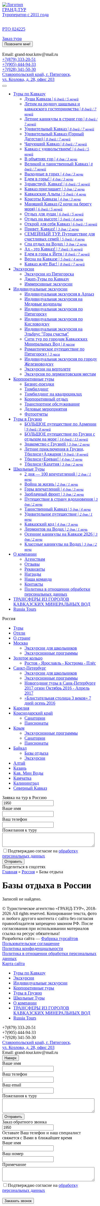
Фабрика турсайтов (59, 938)
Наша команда (38, 579)
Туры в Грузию (27, 419)
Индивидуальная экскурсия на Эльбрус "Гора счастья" (53, 331)
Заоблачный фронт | (54, 494)
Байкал (20, 748)
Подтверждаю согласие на (40, 853)
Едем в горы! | (48, 178)
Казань (19, 768)
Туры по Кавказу (29, 93)
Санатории (34, 718)
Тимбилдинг (36, 389)
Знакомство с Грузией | (57, 444)
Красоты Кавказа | (52, 199)
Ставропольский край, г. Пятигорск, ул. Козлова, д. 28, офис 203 (36, 77)
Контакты (33, 584)
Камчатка (22, 778)
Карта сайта (13, 963)
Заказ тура (12, 38)
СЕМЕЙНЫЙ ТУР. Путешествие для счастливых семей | (59, 236)
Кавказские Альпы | (55, 194)
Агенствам (34, 559)
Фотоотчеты (36, 414)
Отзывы (32, 564)
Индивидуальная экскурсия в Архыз (59, 294)
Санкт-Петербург (29, 668)
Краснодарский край (33, 713)
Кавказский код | (51, 524)
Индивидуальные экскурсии (40, 289)
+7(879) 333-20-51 (19, 59)
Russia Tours (24, 609)
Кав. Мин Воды (28, 773)
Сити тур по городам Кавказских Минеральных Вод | (56, 341)
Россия (28, 871)
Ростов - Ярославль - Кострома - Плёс (60, 663)
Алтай (19, 763)
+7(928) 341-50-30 (19, 69)
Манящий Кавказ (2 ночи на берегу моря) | (58, 206)
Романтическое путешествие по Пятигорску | (54, 351)
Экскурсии (23, 269)
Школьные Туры (29, 469)
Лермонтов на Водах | (56, 529)
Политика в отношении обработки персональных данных (57, 591)
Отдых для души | (54, 214)
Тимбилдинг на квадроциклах (53, 394)
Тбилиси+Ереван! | (53, 459)
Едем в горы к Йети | (57, 254)
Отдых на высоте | (53, 219)
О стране (21, 638)
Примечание (14, 1164)
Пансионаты (36, 723)
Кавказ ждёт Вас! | (54, 264)
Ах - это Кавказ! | (53, 249)
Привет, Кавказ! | (51, 229)
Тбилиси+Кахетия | (53, 464)
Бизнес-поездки (39, 384)
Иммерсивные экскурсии (48, 284)
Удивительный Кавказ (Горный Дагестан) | (54, 136)
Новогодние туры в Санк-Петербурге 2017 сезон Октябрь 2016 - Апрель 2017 (60, 688)
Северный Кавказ (30, 788)
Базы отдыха (36, 753)
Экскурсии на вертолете (47, 369)
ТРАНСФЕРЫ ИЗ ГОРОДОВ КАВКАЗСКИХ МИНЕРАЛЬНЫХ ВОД (51, 601)
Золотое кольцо (27, 658)
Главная (9, 871)
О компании (25, 554)
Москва (20, 643)
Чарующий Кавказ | (55, 143)
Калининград (26, 783)
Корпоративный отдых (46, 399)
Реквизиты (34, 569)
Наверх (10, 1058)
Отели (19, 633)
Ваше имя (11, 808)
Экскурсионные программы (51, 653)
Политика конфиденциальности (32, 948)
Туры (18, 628)
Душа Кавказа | (51, 98)
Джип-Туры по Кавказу (46, 279)
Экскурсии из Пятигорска (49, 274)
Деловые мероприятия (45, 409)
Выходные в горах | (53, 173)
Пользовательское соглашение (30, 943)
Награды (32, 574)
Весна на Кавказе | (53, 259)
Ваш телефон (14, 819)
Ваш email (11, 1085)
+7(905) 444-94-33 (19, 64)
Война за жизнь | (51, 484)
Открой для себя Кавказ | (60, 224)
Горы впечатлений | (54, 489)
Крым (18, 728)
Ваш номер (12, 1153)
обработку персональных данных (40, 853)
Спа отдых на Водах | (55, 244)
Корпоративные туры (33, 379)
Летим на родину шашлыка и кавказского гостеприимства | (60, 108)
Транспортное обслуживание (52, 404)
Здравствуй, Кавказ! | (57, 183)
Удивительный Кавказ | (59, 128)
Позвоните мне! (17, 44)
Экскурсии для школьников (50, 648)
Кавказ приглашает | (54, 189)
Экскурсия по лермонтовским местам (60, 374)
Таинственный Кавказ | (57, 509)
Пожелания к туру (19, 830)
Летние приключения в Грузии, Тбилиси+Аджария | (56, 451)
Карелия (21, 708)
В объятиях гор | (50, 158)
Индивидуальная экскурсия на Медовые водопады (53, 301)
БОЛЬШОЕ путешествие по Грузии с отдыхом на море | (59, 436)
